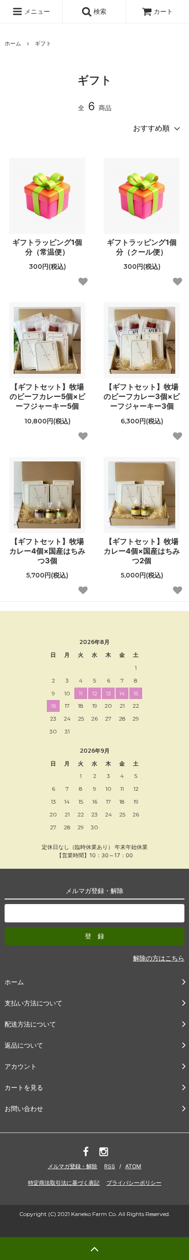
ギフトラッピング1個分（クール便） (142, 247)
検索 (99, 11)
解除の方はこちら (158, 958)
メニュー (36, 11)
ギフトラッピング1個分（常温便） (47, 247)
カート (163, 11)
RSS (109, 1166)
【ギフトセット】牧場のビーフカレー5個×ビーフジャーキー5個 (47, 396)
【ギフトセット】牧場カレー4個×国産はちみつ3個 (47, 551)
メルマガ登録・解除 (72, 1166)
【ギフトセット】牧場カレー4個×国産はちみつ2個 (142, 551)
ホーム (13, 43)
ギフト (43, 43)
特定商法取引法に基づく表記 (64, 1182)
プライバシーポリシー (133, 1182)
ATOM (133, 1166)
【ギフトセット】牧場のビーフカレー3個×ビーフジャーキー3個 (142, 396)
